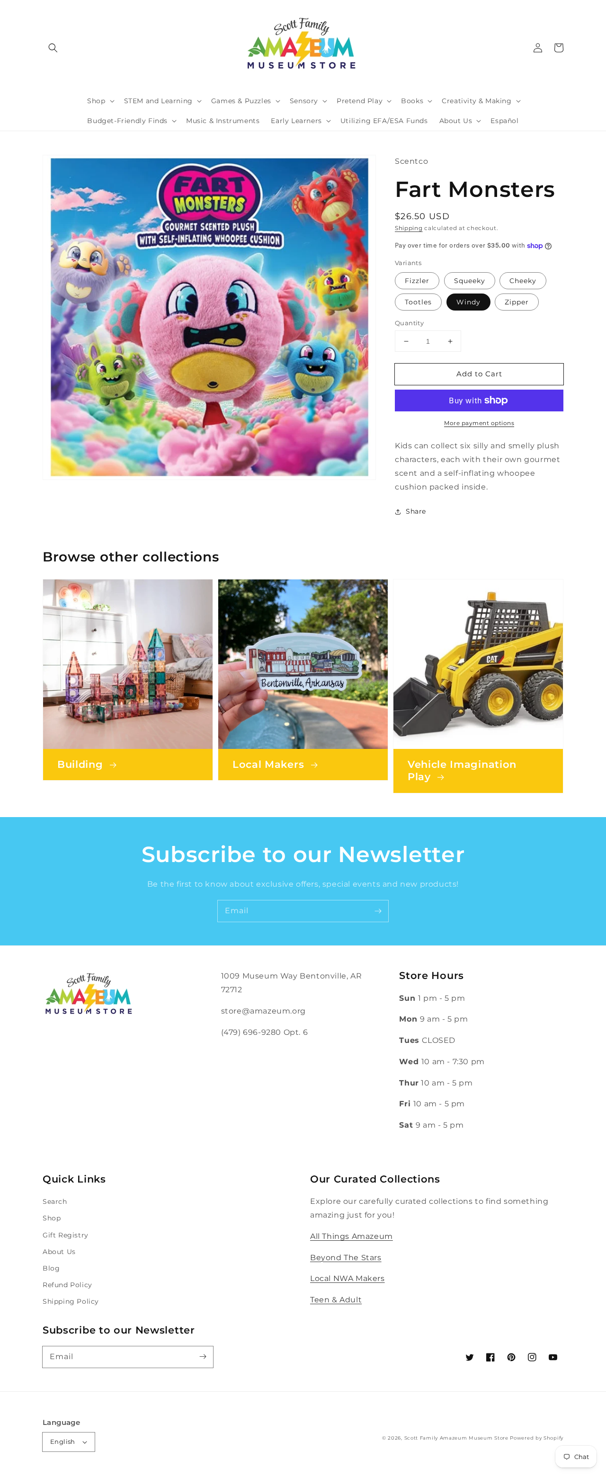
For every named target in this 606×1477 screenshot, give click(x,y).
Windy (468, 302)
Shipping (409, 227)
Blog (51, 1268)
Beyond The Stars (346, 1257)
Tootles (418, 302)
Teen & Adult (336, 1299)
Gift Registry (66, 1235)
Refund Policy (67, 1285)
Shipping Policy (71, 1301)
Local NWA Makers (347, 1278)
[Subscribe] (377, 910)
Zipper (517, 302)
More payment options (479, 423)
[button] (53, 47)
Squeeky (469, 280)
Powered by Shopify (536, 1438)
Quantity (409, 323)
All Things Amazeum (351, 1236)
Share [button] (416, 511)
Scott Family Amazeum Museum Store (456, 1438)
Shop (52, 1218)
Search (55, 1201)
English (62, 1441)
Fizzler (417, 280)
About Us (59, 1251)
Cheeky (522, 280)
